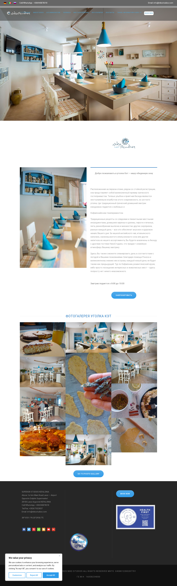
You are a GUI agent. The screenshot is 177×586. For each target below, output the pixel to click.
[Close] (59, 555)
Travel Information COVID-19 (129, 12)
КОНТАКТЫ (110, 12)
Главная (26, 12)
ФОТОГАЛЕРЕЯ (97, 12)
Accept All (51, 575)
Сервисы (67, 12)
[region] (33, 567)
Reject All (34, 575)
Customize (17, 575)
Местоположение (81, 12)
